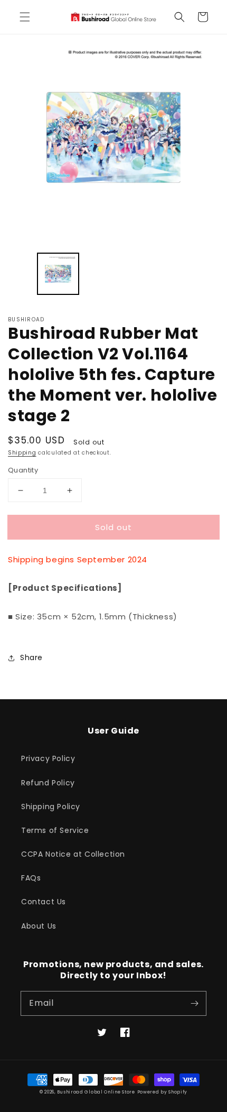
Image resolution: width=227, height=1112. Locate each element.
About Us (38, 926)
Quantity (23, 470)
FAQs (31, 878)
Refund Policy (48, 782)
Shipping (22, 453)
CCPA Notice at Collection (73, 854)
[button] (24, 17)
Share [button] (31, 657)
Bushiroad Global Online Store (96, 1092)
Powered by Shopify (162, 1092)
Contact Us (43, 901)
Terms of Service (55, 830)
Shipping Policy (50, 806)
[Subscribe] (194, 1003)
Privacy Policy (48, 758)
